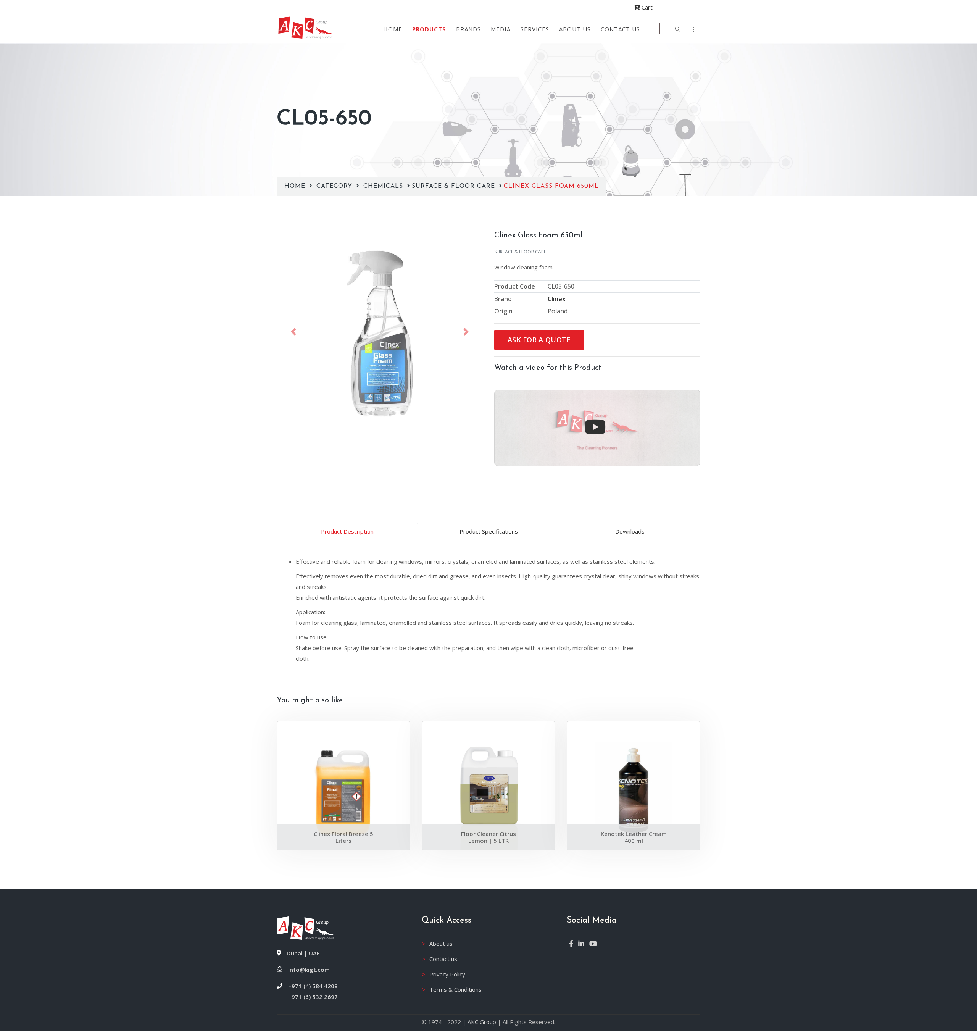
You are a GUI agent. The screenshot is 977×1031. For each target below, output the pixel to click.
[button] (293, 331)
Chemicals (384, 186)
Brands (468, 29)
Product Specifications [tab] (488, 531)
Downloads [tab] (630, 531)
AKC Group (482, 1022)
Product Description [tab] (347, 531)
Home (392, 29)
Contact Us (620, 29)
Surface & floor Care (454, 186)
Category (335, 186)
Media (501, 29)
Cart (646, 7)
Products (429, 29)
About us (575, 29)
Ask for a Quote (539, 339)
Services (535, 29)
